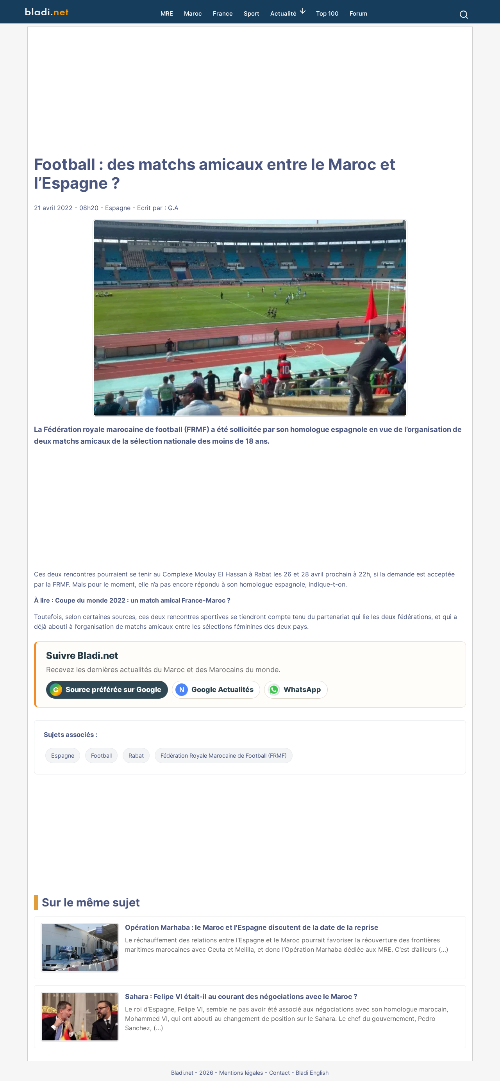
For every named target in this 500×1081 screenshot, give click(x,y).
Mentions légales (241, 1072)
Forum (358, 13)
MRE (167, 13)
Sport (251, 13)
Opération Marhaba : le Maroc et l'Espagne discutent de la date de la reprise (252, 927)
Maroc (193, 13)
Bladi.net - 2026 (192, 1072)
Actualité (283, 13)
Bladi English (312, 1072)
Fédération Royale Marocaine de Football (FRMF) (224, 755)
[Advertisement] (250, 89)
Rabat (136, 755)
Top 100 (327, 13)
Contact (279, 1072)
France (223, 13)
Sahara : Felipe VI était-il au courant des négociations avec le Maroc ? (241, 996)
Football (101, 755)
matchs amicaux (81, 441)
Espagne (117, 208)
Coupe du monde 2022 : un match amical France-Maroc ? (142, 600)
